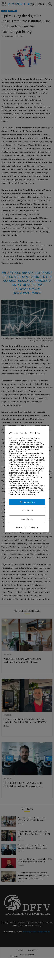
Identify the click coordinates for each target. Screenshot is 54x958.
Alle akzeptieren (27, 502)
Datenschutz (21, 527)
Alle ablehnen (27, 510)
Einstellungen (27, 519)
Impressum (33, 527)
